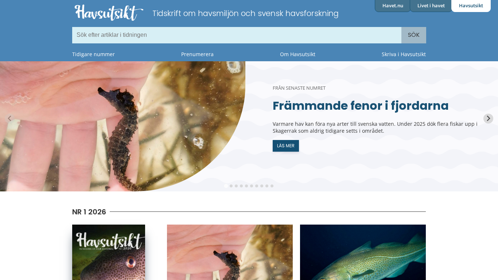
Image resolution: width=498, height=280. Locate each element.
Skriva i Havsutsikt (404, 54)
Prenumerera (197, 54)
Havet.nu (392, 5)
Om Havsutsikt (297, 54)
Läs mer (286, 146)
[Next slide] (488, 119)
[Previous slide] (10, 119)
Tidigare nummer (93, 54)
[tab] (226, 186)
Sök (414, 35)
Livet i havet (431, 5)
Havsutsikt (471, 5)
